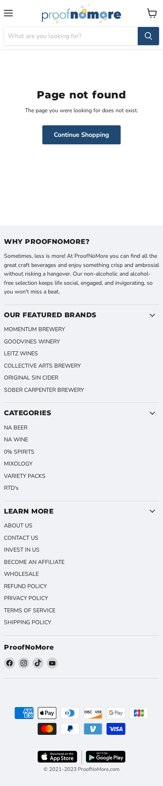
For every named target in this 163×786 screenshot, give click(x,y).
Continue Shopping (81, 134)
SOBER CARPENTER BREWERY (44, 390)
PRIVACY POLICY (26, 598)
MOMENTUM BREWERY (34, 329)
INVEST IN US (22, 550)
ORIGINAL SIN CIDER (31, 377)
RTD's (11, 488)
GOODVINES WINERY (32, 341)
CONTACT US (21, 538)
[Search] (148, 36)
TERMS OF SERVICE (29, 610)
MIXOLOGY (18, 464)
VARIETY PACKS (24, 476)
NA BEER (15, 427)
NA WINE (16, 439)
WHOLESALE (21, 574)
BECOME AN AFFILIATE (34, 562)
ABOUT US (18, 525)
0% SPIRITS (19, 452)
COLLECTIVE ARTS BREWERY (42, 366)
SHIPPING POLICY (27, 622)
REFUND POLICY (25, 586)
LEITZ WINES (21, 353)
